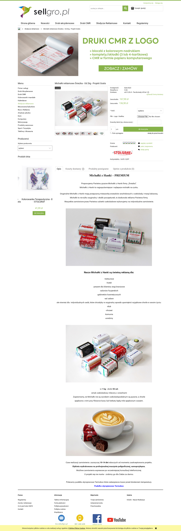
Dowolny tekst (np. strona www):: (121, 122)
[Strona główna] (44, 11)
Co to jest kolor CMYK (25, 506)
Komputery (22, 119)
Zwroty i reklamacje (25, 503)
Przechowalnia (95, 506)
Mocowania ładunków (26, 107)
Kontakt (20, 509)
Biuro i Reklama (24, 110)
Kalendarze (22, 100)
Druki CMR (22, 94)
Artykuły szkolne (24, 113)
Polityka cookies (60, 509)
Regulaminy (22, 500)
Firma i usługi (23, 88)
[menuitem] (28, 23)
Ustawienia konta (96, 503)
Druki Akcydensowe (25, 91)
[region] (90, 54)
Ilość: (112, 111)
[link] (90, 54)
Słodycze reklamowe (25, 104)
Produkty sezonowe (25, 125)
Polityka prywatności (61, 506)
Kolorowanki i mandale (26, 97)
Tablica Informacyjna (61, 500)
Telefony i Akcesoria (25, 131)
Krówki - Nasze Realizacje (136, 500)
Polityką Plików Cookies (77, 528)
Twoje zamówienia (97, 500)
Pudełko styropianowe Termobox (109, 486)
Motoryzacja (22, 122)
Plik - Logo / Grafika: (117, 116)
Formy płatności (59, 503)
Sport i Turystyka (24, 128)
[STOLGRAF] (122, 153)
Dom (19, 116)
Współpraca (58, 512)
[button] (144, 143)
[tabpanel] (109, 330)
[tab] (59, 169)
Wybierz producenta (25, 143)
